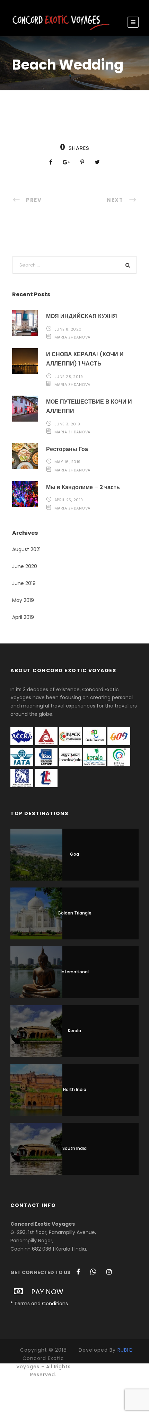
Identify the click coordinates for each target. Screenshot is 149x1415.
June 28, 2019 (68, 376)
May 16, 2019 (67, 462)
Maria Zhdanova (72, 337)
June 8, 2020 (68, 329)
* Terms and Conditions (39, 1303)
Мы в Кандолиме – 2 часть (83, 487)
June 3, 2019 (67, 424)
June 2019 (24, 583)
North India (74, 1089)
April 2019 (23, 617)
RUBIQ (125, 1349)
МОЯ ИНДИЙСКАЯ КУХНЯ (81, 316)
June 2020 (24, 566)
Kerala (74, 1031)
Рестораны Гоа (67, 449)
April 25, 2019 (68, 500)
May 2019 (23, 600)
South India (74, 1148)
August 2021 (26, 549)
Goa (74, 854)
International (75, 972)
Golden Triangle (74, 913)
